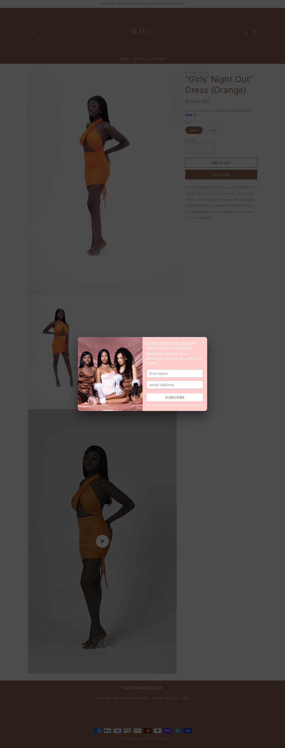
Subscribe (175, 397)
